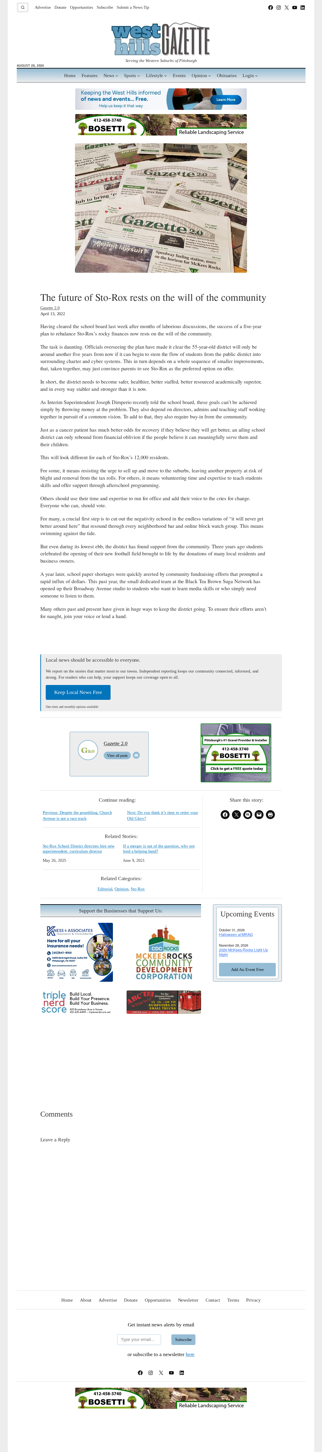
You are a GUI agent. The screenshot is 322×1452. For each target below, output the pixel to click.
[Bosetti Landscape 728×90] (161, 134)
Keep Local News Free (78, 692)
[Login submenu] (256, 75)
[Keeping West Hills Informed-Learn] (161, 108)
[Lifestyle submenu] (165, 75)
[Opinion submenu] (209, 75)
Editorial (105, 889)
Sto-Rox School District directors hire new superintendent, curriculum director (79, 849)
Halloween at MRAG (236, 934)
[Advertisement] (161, 1056)
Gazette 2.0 (50, 307)
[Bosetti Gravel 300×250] (236, 781)
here (190, 1354)
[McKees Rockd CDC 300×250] (163, 980)
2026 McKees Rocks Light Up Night (243, 952)
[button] (23, 7)
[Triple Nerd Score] (77, 1013)
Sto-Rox (137, 889)
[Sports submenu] (138, 75)
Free (247, 969)
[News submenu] (116, 75)
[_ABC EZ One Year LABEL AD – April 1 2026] (164, 1012)
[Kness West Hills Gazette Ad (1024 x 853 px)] (77, 980)
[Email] (136, 755)
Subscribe (183, 1339)
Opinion (121, 889)
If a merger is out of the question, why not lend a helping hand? (159, 849)
